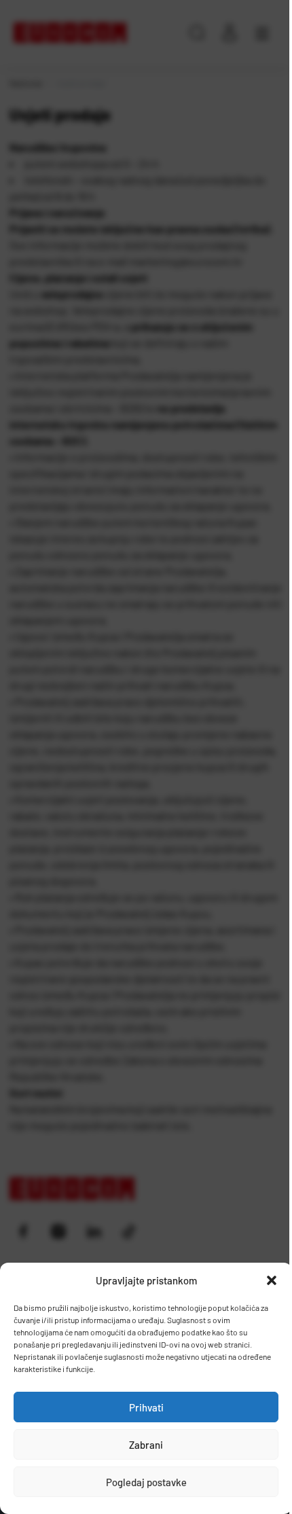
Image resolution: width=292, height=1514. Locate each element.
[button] (271, 1280)
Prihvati (146, 1407)
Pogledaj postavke (146, 1482)
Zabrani (146, 1445)
